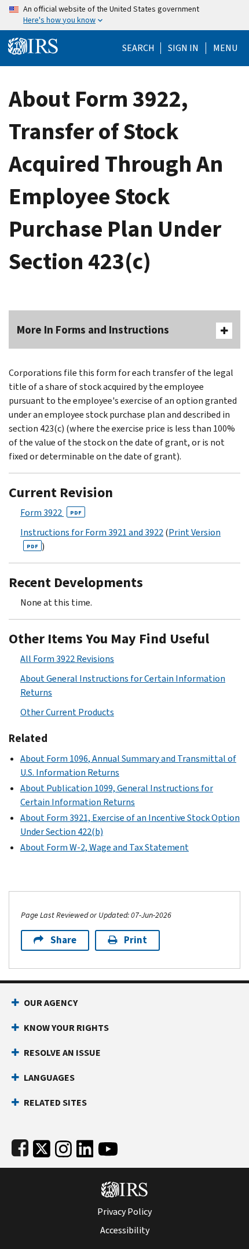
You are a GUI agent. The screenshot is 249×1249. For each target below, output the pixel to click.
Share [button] (63, 940)
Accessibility (124, 1230)
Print (135, 940)
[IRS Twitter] (41, 1146)
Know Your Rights (66, 1028)
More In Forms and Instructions (93, 330)
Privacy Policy (124, 1212)
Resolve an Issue (62, 1053)
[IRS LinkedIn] (85, 1146)
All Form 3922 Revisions (67, 659)
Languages (49, 1077)
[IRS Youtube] (108, 1146)
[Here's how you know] (124, 15)
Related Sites (55, 1102)
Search (138, 48)
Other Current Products (67, 712)
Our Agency (51, 1003)
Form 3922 (51, 512)
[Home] (33, 45)
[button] (183, 48)
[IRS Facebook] (20, 1146)
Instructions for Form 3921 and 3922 (91, 532)
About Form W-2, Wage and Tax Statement (104, 847)
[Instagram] (63, 1146)
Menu (225, 48)
